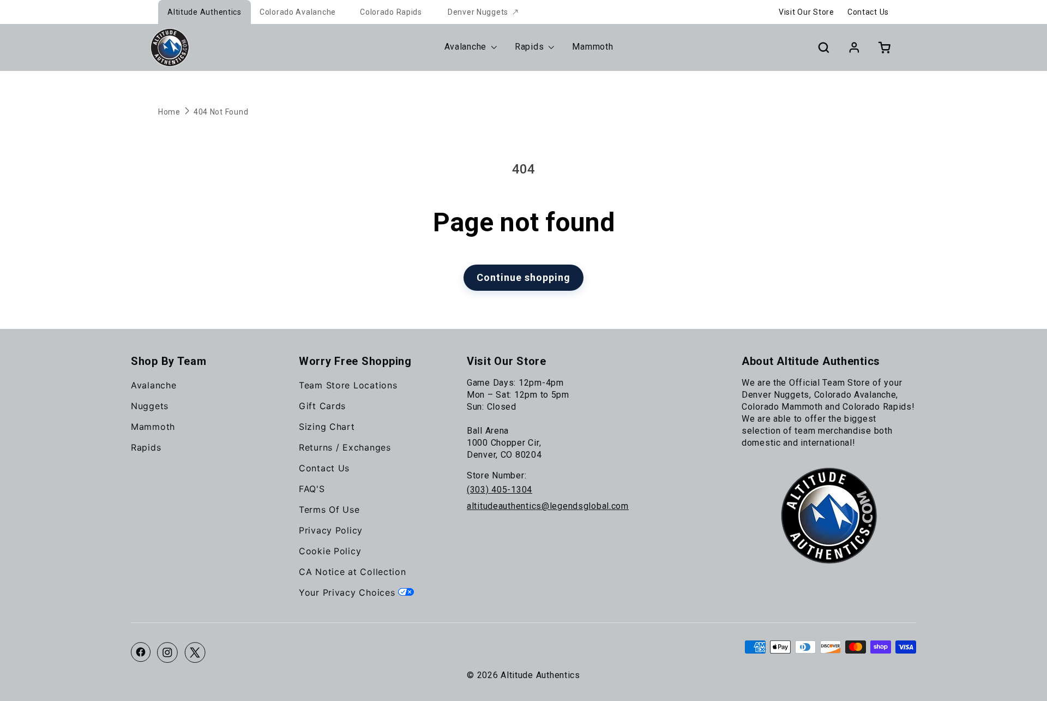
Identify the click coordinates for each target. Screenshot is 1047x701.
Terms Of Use (329, 509)
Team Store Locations (348, 385)
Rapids (146, 447)
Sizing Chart (327, 426)
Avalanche (153, 385)
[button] (823, 47)
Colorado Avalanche (298, 12)
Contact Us (868, 12)
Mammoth (153, 426)
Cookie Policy (330, 551)
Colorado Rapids (391, 12)
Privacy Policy (331, 530)
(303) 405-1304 (499, 489)
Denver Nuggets (478, 12)
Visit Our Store (806, 12)
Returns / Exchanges (345, 447)
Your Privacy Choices (348, 592)
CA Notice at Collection (352, 571)
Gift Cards (322, 405)
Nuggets (150, 405)
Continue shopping (523, 277)
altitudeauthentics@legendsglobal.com (548, 506)
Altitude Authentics (204, 12)
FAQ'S (312, 488)
